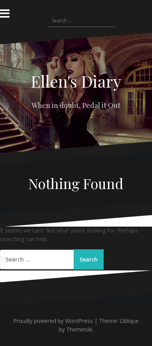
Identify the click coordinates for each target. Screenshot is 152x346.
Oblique (129, 320)
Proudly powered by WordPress (53, 320)
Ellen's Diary (76, 81)
